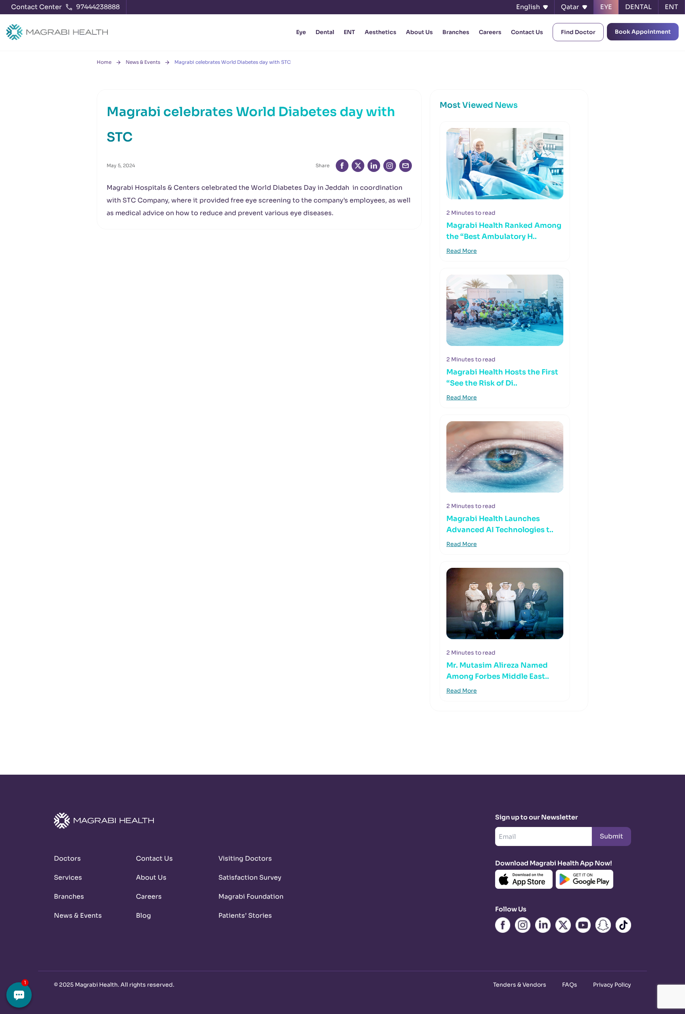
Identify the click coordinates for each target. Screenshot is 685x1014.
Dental (325, 32)
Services (68, 877)
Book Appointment (643, 31)
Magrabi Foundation (249, 896)
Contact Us (527, 32)
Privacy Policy (612, 984)
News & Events (143, 62)
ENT (349, 32)
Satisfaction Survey (249, 877)
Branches (455, 32)
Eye (301, 32)
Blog (143, 915)
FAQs (569, 984)
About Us (419, 32)
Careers (490, 32)
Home (104, 62)
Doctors (67, 858)
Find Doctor (578, 32)
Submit (611, 836)
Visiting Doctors (245, 858)
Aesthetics (380, 32)
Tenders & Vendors (519, 984)
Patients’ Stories (245, 915)
